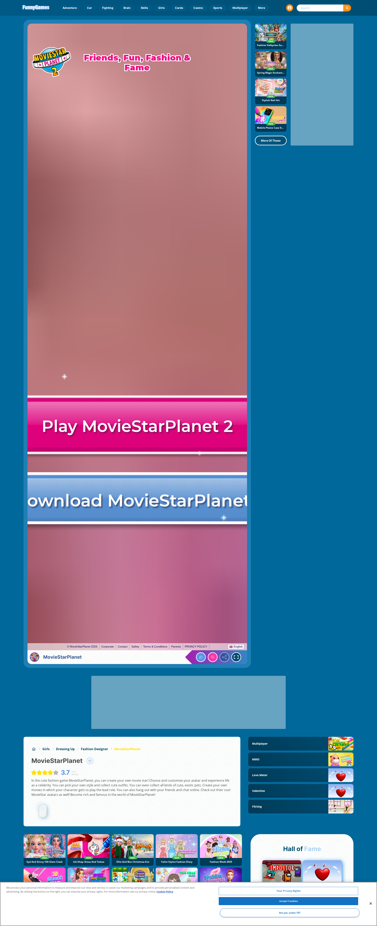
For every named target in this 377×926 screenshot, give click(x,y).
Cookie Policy (164, 891)
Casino (198, 7)
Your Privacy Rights (288, 891)
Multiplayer (240, 7)
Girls (161, 7)
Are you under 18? (289, 912)
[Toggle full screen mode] (236, 657)
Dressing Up (65, 749)
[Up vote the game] (201, 657)
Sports (217, 7)
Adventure (70, 7)
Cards (179, 7)
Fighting (107, 7)
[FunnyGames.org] (33, 749)
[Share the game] (224, 657)
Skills (144, 7)
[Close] (370, 903)
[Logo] (36, 8)
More (261, 7)
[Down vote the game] (213, 657)
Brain (127, 7)
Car (89, 7)
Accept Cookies (288, 901)
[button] (289, 7)
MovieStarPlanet (127, 749)
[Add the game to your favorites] (89, 760)
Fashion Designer (94, 749)
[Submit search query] (347, 8)
